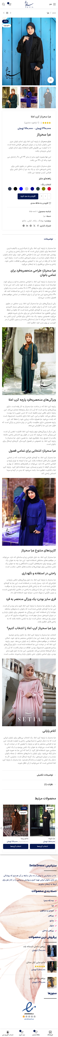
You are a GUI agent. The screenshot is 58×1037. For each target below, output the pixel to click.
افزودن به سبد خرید (27, 196)
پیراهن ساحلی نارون (37, 978)
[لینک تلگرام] (23, 226)
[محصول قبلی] (10, 13)
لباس (30, 220)
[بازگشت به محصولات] (7, 13)
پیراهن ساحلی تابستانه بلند (34, 946)
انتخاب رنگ (46, 184)
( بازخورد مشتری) (31, 122)
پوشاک (41, 220)
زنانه (35, 220)
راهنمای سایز (45, 178)
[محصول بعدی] (3, 13)
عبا (48, 12)
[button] (53, 51)
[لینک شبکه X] (34, 226)
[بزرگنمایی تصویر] (50, 80)
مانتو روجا (24, 838)
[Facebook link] (38, 226)
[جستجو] (3, 4)
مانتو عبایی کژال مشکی (35, 962)
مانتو (24, 220)
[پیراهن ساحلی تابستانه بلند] (52, 951)
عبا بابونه (51, 838)
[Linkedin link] (27, 226)
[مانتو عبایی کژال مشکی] (52, 967)
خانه (54, 12)
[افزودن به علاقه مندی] (32, 807)
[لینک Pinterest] (31, 226)
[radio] (49, 189)
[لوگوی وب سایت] (29, 4)
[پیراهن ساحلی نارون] (52, 983)
